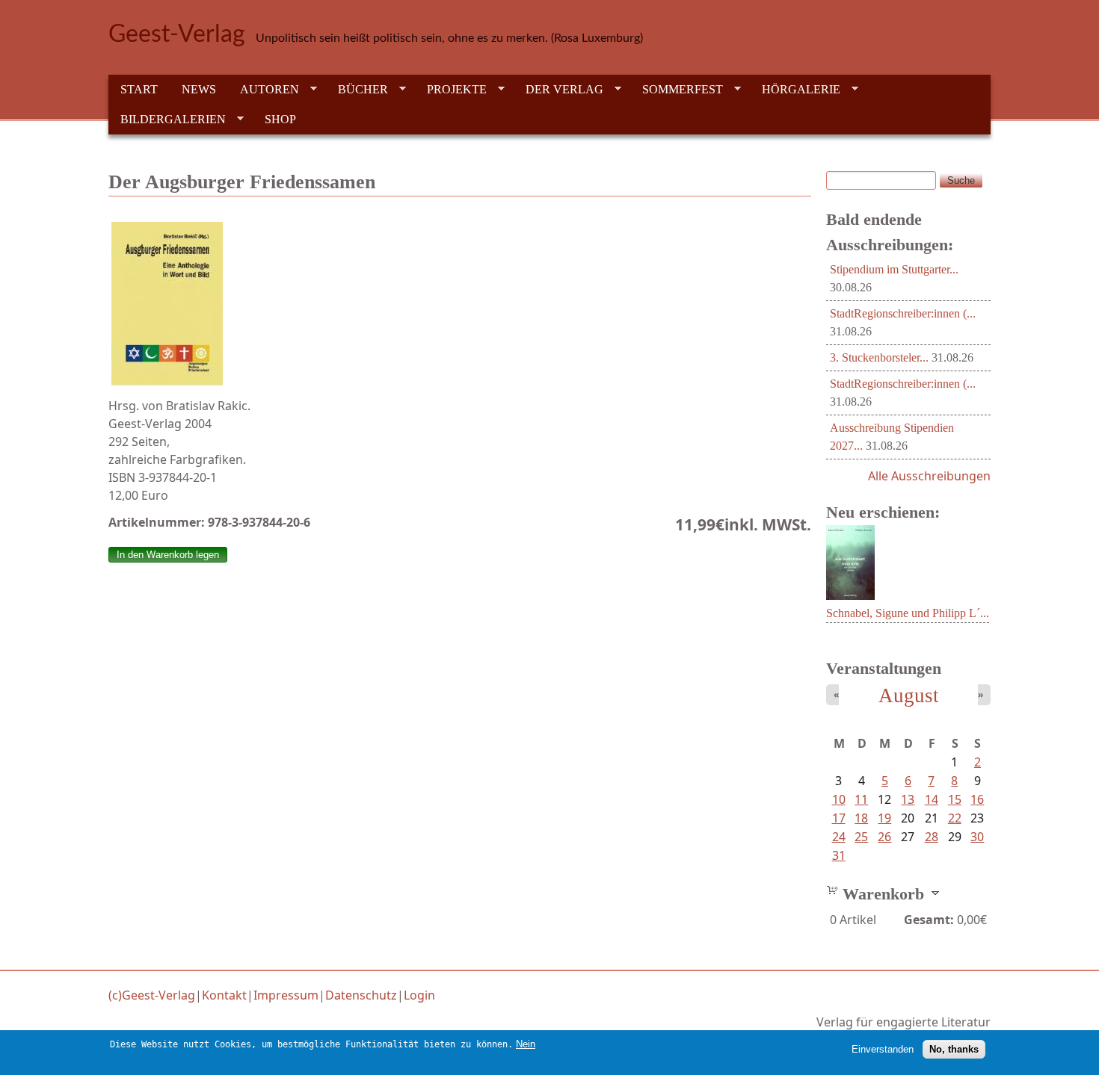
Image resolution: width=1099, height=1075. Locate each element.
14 (931, 799)
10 (839, 799)
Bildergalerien (167, 119)
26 (884, 836)
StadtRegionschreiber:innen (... (903, 313)
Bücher (357, 89)
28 (931, 836)
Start (139, 89)
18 (861, 818)
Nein (525, 1044)
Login (419, 995)
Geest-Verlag (176, 34)
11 (861, 799)
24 (839, 836)
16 (977, 799)
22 (954, 818)
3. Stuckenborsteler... (879, 357)
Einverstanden (883, 1049)
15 (954, 799)
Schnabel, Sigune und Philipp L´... (907, 613)
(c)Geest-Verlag (151, 995)
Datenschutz (361, 995)
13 (907, 799)
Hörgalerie (795, 89)
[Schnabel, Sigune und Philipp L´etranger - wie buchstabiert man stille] (850, 595)
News (199, 89)
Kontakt (224, 995)
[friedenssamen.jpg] (459, 304)
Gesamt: (929, 919)
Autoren (263, 89)
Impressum (285, 995)
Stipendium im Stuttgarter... (894, 269)
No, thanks (954, 1049)
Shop (280, 119)
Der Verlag (558, 89)
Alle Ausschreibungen (929, 476)
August (908, 695)
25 (861, 836)
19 (884, 818)
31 (839, 855)
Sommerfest (676, 89)
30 (977, 836)
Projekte (451, 89)
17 (839, 818)
